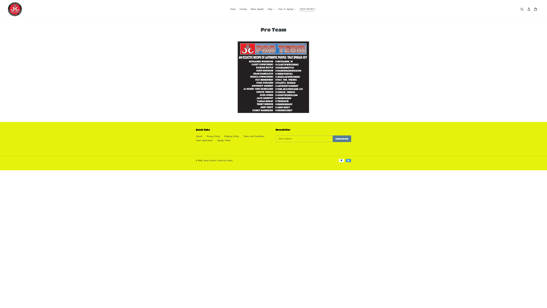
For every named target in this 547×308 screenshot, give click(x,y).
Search (199, 136)
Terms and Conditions (253, 136)
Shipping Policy (231, 136)
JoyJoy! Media (224, 140)
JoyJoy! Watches (209, 160)
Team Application (204, 140)
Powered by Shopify (224, 160)
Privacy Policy (213, 136)
